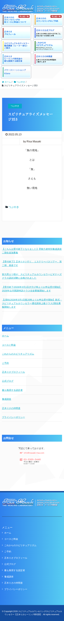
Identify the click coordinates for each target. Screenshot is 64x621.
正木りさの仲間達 (11, 408)
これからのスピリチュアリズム (18, 354)
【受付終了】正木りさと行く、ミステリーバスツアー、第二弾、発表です (32, 263)
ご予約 (5, 363)
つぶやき (14, 207)
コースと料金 (9, 345)
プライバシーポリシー (13, 417)
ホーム (5, 335)
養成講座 (6, 399)
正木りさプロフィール (13, 372)
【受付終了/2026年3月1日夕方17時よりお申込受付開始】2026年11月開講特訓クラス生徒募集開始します (31, 289)
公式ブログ (7, 381)
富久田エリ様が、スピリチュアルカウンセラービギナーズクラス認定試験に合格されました (32, 276)
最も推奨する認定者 (12, 390)
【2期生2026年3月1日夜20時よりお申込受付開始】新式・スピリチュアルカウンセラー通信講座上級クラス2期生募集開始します (32, 303)
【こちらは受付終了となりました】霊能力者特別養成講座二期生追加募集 (32, 251)
